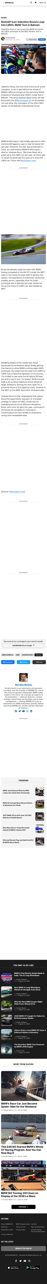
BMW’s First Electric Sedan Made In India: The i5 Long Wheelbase (29, 974)
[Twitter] (19, 711)
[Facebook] (16, 711)
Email (40, 662)
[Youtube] (26, 1261)
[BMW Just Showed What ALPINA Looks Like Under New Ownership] (39, 788)
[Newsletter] (36, 3)
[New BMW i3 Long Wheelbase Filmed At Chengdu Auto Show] (6, 987)
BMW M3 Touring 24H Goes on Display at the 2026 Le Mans (19, 1195)
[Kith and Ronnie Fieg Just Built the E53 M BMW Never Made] (39, 838)
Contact (34, 1224)
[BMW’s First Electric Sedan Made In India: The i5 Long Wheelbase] (6, 973)
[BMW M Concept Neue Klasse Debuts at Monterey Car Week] (39, 801)
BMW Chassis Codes (23, 1224)
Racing (4, 18)
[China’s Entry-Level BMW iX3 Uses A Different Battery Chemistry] (6, 1030)
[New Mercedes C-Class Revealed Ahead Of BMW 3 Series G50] (39, 825)
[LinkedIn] (31, 711)
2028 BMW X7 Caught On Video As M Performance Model (29, 1017)
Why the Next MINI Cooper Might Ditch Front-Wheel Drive (28, 1003)
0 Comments (42, 39)
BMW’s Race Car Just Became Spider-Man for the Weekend (19, 1105)
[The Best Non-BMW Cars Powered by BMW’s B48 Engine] (6, 1044)
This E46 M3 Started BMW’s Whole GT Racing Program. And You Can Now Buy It (22, 1149)
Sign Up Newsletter (38, 1227)
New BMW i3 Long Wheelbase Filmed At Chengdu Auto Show (27, 988)
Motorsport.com (28, 160)
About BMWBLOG (7, 1224)
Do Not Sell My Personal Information (38, 1230)
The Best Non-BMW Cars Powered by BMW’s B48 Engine (29, 1045)
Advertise (4, 1227)
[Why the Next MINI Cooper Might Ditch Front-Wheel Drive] (6, 1002)
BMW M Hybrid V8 (23, 100)
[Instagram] (27, 711)
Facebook (9, 662)
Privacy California (7, 1234)
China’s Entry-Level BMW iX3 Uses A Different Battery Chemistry (30, 1031)
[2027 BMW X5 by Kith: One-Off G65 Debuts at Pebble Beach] (39, 813)
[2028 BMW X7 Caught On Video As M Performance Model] (6, 1016)
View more (22, 1207)
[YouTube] (23, 711)
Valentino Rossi (27, 655)
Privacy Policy (20, 1230)
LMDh (17, 655)
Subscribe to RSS (7, 1230)
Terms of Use (20, 1227)
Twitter (24, 662)
